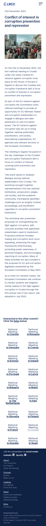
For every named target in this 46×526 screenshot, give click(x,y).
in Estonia (12, 360)
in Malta (33, 387)
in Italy (33, 400)
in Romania (33, 334)
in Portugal (13, 374)
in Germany (12, 347)
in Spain (33, 443)
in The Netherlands (13, 401)
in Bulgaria (13, 387)
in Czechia (13, 334)
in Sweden (13, 443)
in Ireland (33, 360)
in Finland (33, 416)
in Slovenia (13, 416)
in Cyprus (33, 347)
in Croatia (33, 429)
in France (13, 429)
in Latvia (33, 374)
